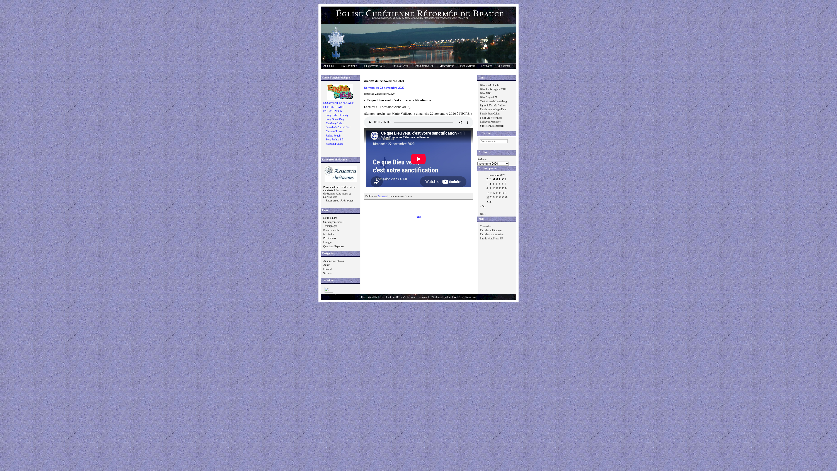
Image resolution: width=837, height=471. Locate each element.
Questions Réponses (333, 246)
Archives (482, 159)
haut (418, 216)
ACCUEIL (329, 66)
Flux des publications (491, 230)
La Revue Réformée (490, 121)
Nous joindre (349, 66)
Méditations (446, 66)
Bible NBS (485, 93)
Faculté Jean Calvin (490, 113)
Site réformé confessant (492, 125)
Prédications (467, 66)
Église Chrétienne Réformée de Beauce (420, 13)
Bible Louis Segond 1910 (493, 89)
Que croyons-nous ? (374, 66)
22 (488, 197)
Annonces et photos (333, 261)
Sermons (327, 273)
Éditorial (327, 269)
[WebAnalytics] (328, 291)
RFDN (460, 297)
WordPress (436, 297)
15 (488, 193)
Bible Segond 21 (488, 97)
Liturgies (486, 66)
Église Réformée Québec (492, 105)
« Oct (483, 206)
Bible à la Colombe (490, 85)
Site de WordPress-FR (491, 238)
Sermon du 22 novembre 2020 (384, 87)
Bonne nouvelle (424, 66)
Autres (326, 264)
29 (488, 201)
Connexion (485, 226)
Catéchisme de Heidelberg (493, 101)
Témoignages (400, 66)
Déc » (483, 214)
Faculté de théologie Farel (493, 109)
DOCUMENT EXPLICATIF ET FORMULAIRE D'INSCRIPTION (338, 107)
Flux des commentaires (492, 234)
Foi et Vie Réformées (491, 117)
